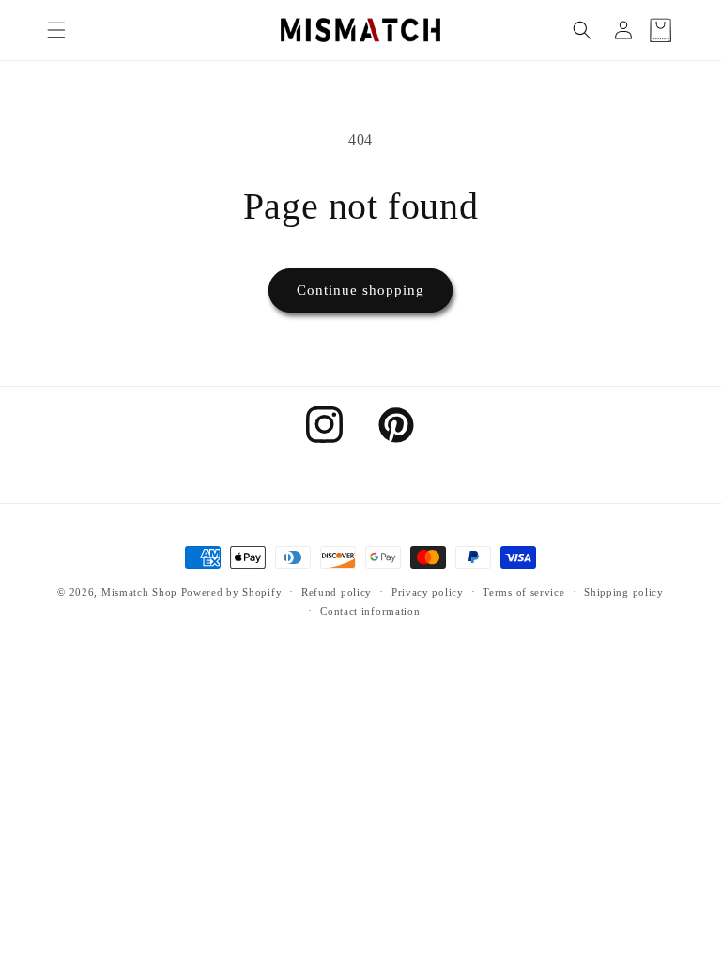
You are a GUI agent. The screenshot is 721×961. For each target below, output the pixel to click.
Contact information (370, 611)
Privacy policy (427, 592)
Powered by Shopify (232, 592)
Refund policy (336, 592)
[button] (56, 30)
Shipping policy (624, 592)
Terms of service (523, 592)
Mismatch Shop (139, 592)
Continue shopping (360, 289)
